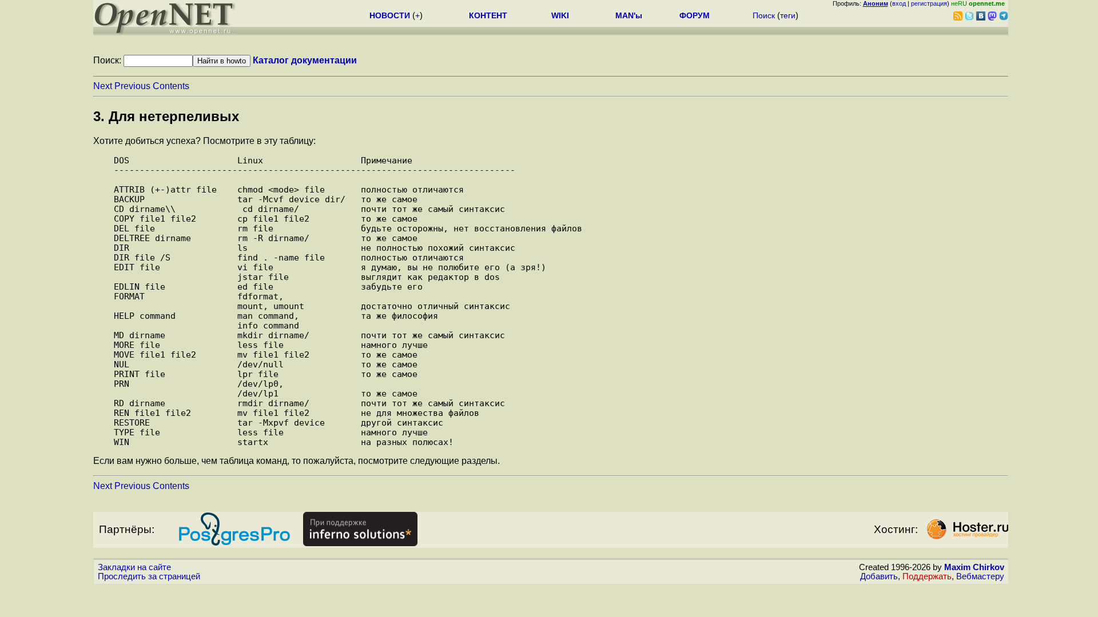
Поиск (764, 15)
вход (899, 3)
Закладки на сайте (134, 567)
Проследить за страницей (149, 576)
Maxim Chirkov (974, 567)
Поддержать (927, 576)
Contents (171, 86)
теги (787, 15)
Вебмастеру (980, 576)
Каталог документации (305, 60)
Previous (132, 86)
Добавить (879, 576)
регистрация (929, 3)
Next (102, 86)
